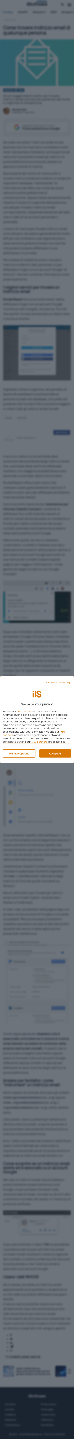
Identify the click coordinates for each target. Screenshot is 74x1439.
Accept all (55, 753)
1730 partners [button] (25, 711)
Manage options (19, 753)
